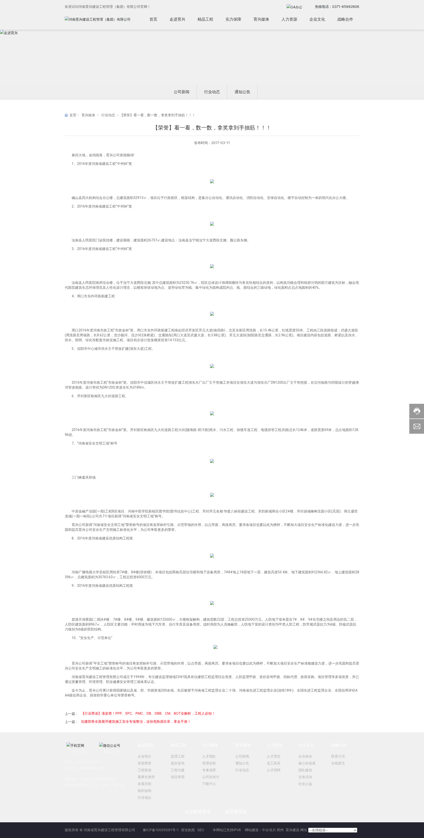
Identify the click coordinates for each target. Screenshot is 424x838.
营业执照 (188, 830)
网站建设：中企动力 (260, 830)
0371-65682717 (88, 762)
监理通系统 (236, 811)
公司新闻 (181, 91)
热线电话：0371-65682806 (337, 6)
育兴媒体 (88, 115)
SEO (200, 830)
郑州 (281, 830)
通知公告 (242, 91)
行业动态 (212, 91)
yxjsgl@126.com (91, 768)
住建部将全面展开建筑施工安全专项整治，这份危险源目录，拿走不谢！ (136, 721)
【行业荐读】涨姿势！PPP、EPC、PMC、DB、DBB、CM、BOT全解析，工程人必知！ (148, 713)
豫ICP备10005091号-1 (161, 830)
